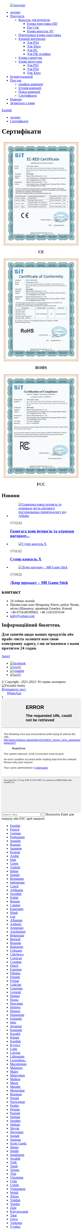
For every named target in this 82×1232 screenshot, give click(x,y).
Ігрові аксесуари (30, 61)
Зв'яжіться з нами (22, 103)
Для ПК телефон (39, 54)
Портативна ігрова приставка (40, 35)
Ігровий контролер (32, 39)
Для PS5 (33, 65)
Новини (16, 99)
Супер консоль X (25, 559)
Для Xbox (34, 46)
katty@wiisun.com (22, 616)
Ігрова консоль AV (40, 31)
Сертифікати (28, 95)
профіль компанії (31, 84)
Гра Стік (33, 27)
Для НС (32, 50)
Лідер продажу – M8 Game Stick (39, 582)
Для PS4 (33, 42)
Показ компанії (29, 92)
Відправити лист (14, 689)
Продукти (17, 16)
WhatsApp (14, 693)
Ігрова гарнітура (30, 57)
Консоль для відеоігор (34, 20)
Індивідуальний (21, 76)
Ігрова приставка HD (42, 23)
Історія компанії (30, 88)
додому (15, 12)
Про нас (16, 80)
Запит (6, 656)
